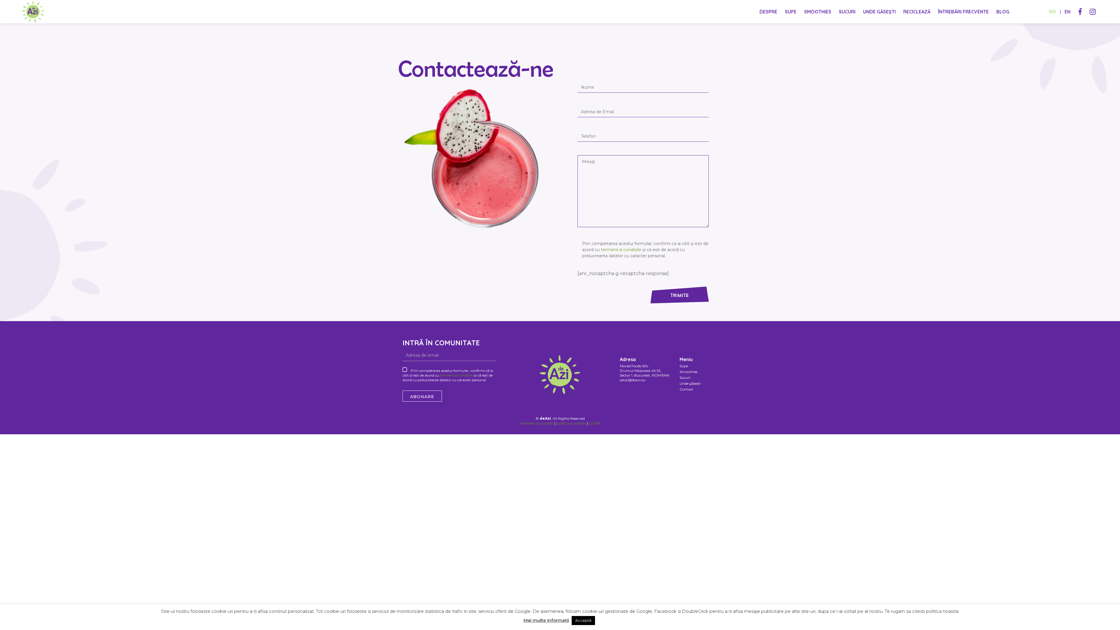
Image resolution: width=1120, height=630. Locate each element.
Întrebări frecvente (963, 12)
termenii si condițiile (622, 249)
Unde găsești (879, 12)
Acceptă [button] (583, 620)
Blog (1002, 12)
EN (1067, 12)
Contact (686, 389)
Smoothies (817, 12)
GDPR (594, 423)
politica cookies (571, 423)
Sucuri (847, 12)
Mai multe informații (546, 620)
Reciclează (916, 12)
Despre (768, 12)
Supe (791, 12)
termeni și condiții (537, 423)
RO (1052, 12)
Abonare (422, 396)
